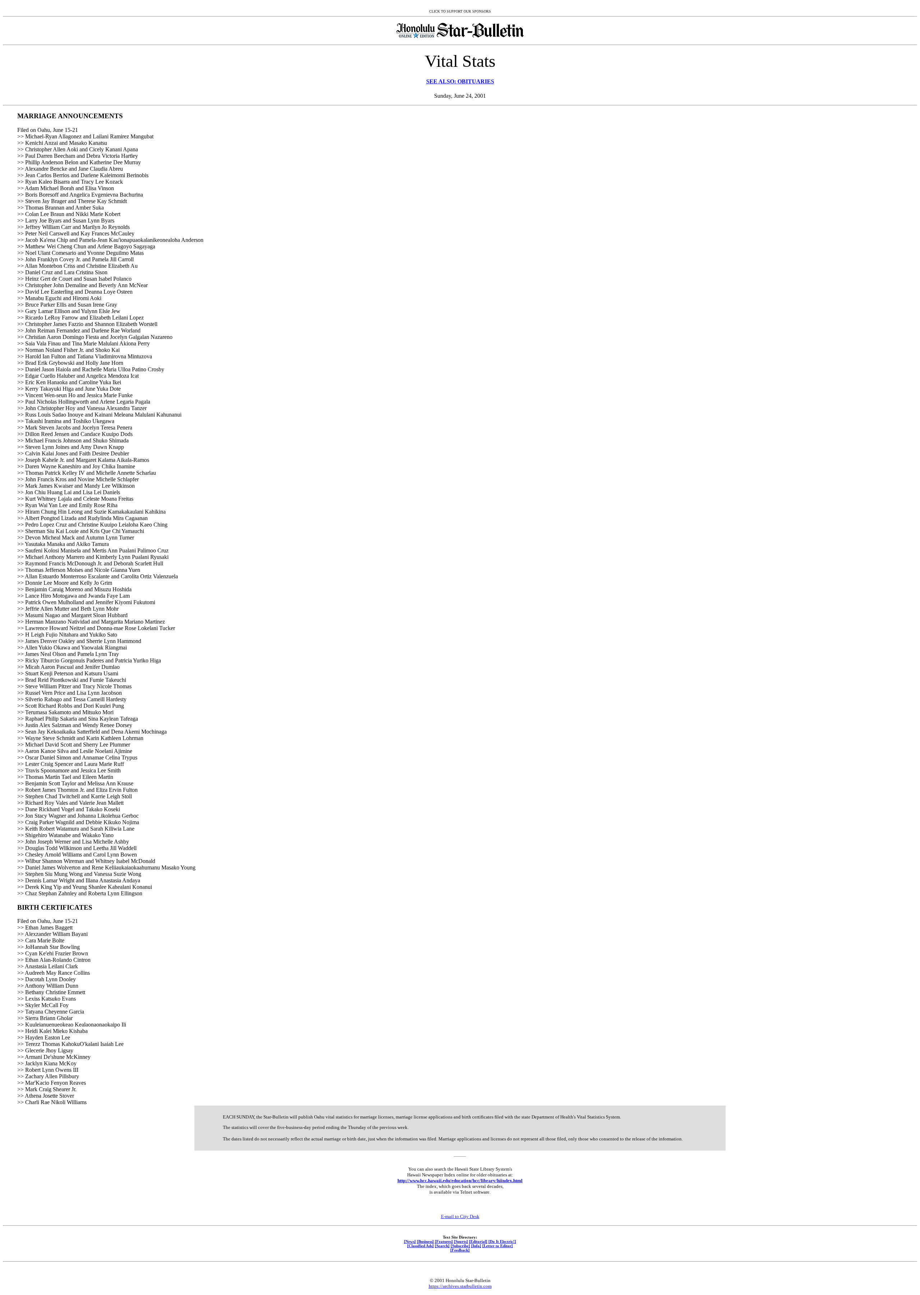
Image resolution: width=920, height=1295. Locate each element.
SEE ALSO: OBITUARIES (460, 81)
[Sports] (461, 1241)
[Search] (442, 1246)
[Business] (425, 1241)
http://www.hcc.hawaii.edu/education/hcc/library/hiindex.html (460, 1180)
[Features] (444, 1241)
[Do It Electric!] (502, 1241)
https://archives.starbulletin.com (460, 1286)
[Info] (476, 1246)
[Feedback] (460, 1250)
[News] (410, 1241)
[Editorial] (478, 1241)
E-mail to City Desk (460, 1216)
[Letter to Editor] (497, 1246)
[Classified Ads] (420, 1246)
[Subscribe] (460, 1246)
